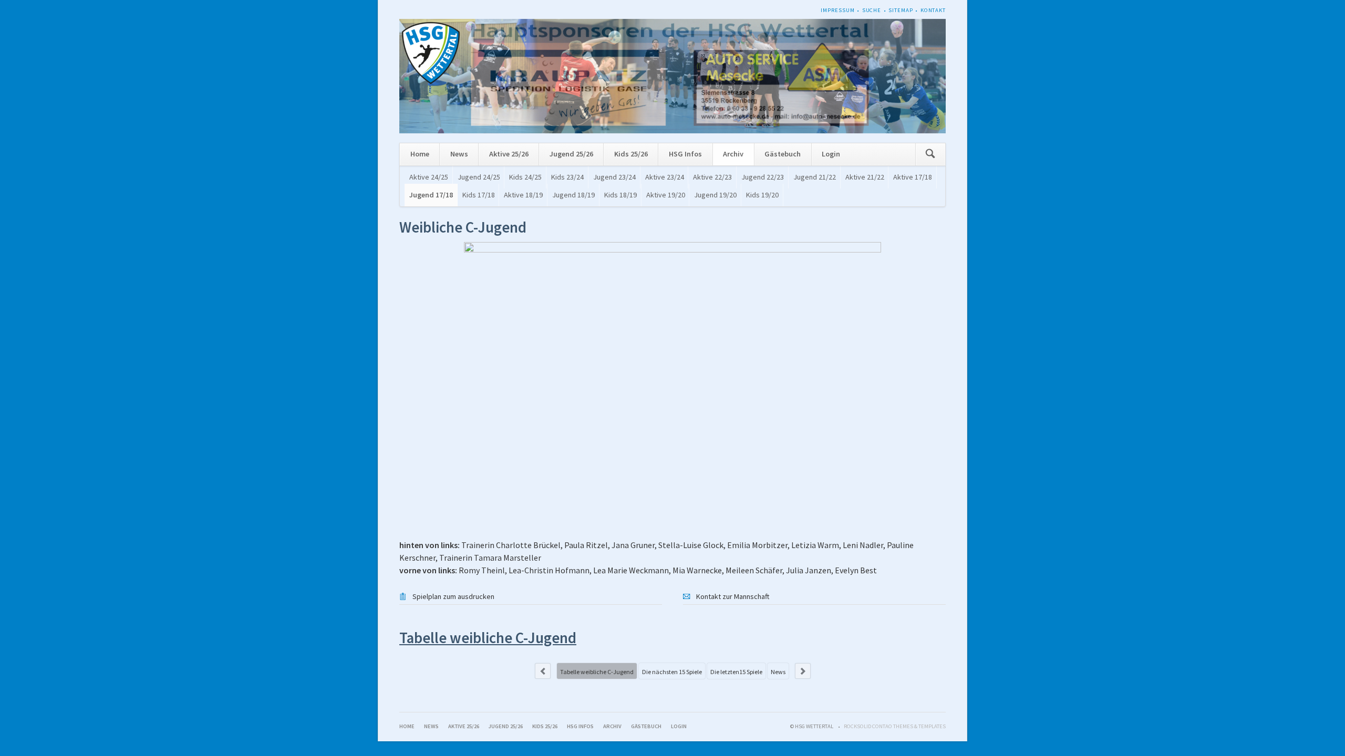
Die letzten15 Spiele (736, 672)
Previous (543, 671)
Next (803, 671)
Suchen (930, 154)
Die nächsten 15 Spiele (672, 672)
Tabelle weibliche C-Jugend (597, 672)
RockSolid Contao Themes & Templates (895, 726)
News (778, 672)
